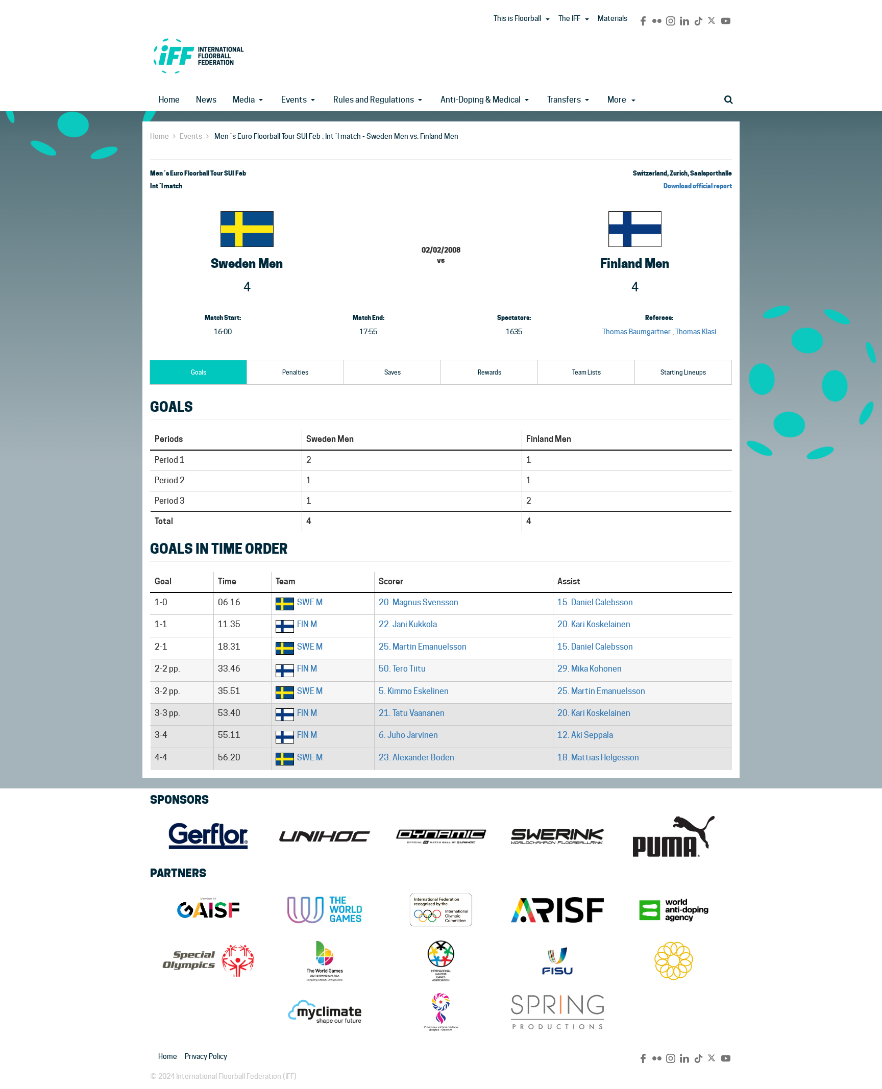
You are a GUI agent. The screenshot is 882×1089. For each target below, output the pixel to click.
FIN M (307, 624)
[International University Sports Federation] (557, 960)
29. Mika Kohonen (589, 669)
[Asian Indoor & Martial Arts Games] (441, 1011)
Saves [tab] (392, 372)
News (206, 100)
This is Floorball (517, 18)
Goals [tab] (198, 372)
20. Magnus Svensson (418, 602)
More (616, 100)
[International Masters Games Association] (441, 960)
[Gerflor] (208, 836)
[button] (547, 19)
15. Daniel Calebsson (595, 602)
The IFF (569, 18)
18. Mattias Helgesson (598, 757)
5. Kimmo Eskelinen (414, 691)
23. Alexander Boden (416, 757)
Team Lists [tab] (586, 372)
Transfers (564, 100)
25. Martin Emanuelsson (423, 647)
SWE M (310, 602)
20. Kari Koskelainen (593, 624)
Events (294, 100)
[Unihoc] (324, 836)
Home (169, 100)
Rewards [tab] (489, 372)
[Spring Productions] (557, 1011)
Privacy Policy (206, 1056)
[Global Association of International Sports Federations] (208, 909)
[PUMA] (674, 836)
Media (244, 100)
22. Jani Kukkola (408, 624)
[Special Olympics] (208, 960)
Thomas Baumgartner (636, 332)
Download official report (698, 186)
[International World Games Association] (324, 909)
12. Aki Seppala (585, 735)
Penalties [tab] (295, 372)
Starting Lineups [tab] (683, 372)
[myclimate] (324, 1011)
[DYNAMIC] (441, 836)
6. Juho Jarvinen (408, 735)
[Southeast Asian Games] (674, 960)
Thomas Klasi (695, 332)
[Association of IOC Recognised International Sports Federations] (557, 909)
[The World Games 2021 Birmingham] (324, 960)
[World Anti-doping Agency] (674, 909)
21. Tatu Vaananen (412, 713)
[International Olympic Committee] (441, 909)
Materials (612, 18)
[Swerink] (557, 836)
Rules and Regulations (373, 100)
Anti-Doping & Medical (480, 100)
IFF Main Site (198, 56)
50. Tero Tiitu (402, 669)
